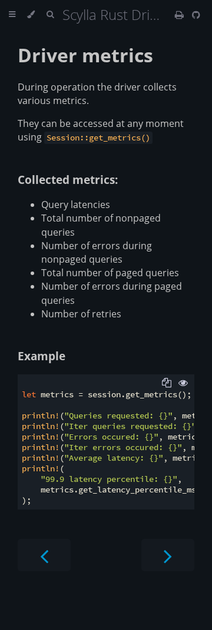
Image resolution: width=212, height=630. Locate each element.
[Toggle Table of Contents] (12, 14)
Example (41, 355)
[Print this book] (180, 14)
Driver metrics (85, 55)
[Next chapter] (167, 555)
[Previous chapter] (44, 555)
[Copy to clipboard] (166, 382)
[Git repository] (196, 14)
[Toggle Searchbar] (50, 14)
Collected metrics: (68, 179)
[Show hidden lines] (183, 382)
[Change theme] (31, 14)
